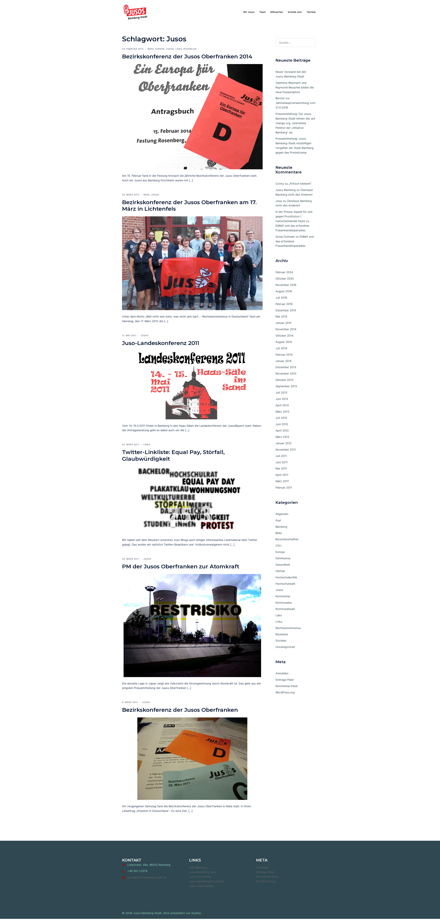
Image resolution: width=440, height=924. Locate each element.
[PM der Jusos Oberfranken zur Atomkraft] (192, 625)
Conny (280, 183)
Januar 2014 (284, 361)
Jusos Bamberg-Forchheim (206, 881)
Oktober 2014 (284, 335)
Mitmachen (276, 11)
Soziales (281, 640)
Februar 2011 (284, 487)
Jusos (170, 49)
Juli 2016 (281, 297)
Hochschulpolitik (286, 577)
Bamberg (281, 526)
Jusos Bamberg (286, 190)
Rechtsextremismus (288, 628)
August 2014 (284, 342)
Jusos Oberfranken (201, 886)
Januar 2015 (284, 323)
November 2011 (286, 449)
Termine (311, 11)
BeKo (151, 49)
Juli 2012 (281, 418)
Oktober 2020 (285, 278)
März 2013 (282, 411)
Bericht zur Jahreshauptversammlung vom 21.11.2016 (295, 103)
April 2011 (282, 475)
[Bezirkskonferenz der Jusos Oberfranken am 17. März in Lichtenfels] (192, 263)
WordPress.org (285, 692)
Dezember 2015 (286, 310)
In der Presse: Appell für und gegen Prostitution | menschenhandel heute (294, 216)
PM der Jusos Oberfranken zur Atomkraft (180, 566)
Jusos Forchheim (200, 876)
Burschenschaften (287, 539)
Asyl (278, 520)
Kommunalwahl (285, 609)
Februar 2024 (284, 272)
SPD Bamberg (198, 867)
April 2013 (282, 405)
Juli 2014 (281, 348)
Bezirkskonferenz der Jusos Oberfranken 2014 (187, 56)
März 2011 (282, 481)
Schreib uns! (295, 11)
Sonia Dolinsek (285, 236)
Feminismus (283, 558)
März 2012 (282, 437)
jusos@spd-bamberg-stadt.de (146, 877)
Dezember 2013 (286, 367)
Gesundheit (283, 564)
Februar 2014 (284, 354)
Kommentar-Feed (287, 686)
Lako (179, 49)
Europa (160, 49)
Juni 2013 (282, 399)
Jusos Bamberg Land (202, 872)
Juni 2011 (282, 462)
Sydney (196, 913)
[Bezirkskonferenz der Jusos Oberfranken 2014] (192, 116)
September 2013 (286, 386)
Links (146, 444)
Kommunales (284, 602)
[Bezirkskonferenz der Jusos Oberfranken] (192, 758)
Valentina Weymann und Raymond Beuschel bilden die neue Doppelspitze (295, 87)
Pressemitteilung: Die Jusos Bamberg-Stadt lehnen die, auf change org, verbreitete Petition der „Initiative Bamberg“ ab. (295, 123)
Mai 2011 (281, 468)
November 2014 (286, 329)
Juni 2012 (282, 424)
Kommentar (283, 596)
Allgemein (282, 514)
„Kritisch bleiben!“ (300, 183)
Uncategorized (285, 647)
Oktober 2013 (284, 380)
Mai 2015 (281, 316)
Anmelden (282, 673)
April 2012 (282, 430)
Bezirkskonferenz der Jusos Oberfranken (180, 709)
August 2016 (284, 291)
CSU (278, 545)
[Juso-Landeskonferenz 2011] (192, 384)
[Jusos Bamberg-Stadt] (135, 11)
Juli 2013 (281, 392)
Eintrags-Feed (285, 679)
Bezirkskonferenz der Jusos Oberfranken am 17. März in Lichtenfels (189, 205)
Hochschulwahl (285, 583)
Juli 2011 (281, 456)
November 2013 (286, 373)
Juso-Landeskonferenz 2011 (160, 343)
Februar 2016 (284, 304)
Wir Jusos (249, 11)
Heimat (280, 571)
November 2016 (286, 285)
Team (262, 11)
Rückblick (190, 49)
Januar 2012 (284, 443)
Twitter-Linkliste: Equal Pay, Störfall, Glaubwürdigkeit (173, 455)
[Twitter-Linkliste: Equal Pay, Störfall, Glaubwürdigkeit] (192, 499)
